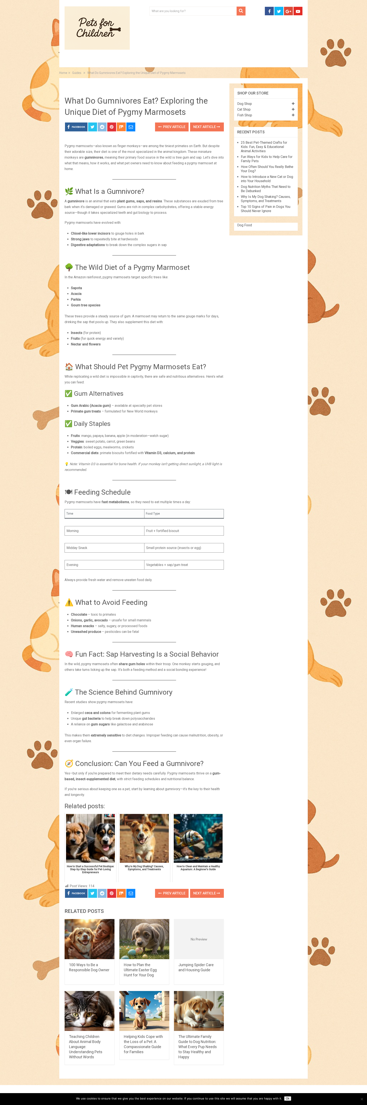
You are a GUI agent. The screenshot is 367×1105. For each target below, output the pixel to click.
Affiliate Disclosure (203, 61)
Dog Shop (244, 104)
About (170, 61)
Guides (77, 88)
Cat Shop (244, 109)
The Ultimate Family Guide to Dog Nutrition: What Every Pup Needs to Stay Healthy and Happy (197, 1046)
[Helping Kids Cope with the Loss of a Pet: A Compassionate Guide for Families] (144, 1011)
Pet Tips (97, 61)
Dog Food (244, 225)
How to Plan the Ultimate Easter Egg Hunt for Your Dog (140, 970)
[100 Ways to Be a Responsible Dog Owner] (89, 939)
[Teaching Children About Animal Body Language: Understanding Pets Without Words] (89, 1011)
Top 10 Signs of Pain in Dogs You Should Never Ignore (265, 209)
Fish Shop (244, 115)
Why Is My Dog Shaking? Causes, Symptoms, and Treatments (266, 199)
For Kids (123, 61)
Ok (287, 1098)
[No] (362, 1099)
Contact (239, 61)
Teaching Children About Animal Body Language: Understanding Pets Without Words (85, 1046)
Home (73, 61)
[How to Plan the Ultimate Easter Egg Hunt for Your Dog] (144, 939)
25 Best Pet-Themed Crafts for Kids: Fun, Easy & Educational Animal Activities (264, 147)
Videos (147, 61)
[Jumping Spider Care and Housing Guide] (199, 939)
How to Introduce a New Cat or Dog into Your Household (267, 179)
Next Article (205, 127)
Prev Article (173, 127)
